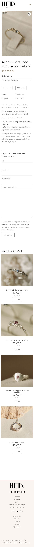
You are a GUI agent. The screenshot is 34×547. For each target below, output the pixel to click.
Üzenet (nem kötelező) (9, 187)
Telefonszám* (6, 179)
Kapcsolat (17, 499)
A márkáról (17, 497)
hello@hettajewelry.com (9, 142)
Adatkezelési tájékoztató (17, 505)
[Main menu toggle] (30, 4)
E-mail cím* (5, 170)
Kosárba (21, 88)
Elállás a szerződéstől (17, 507)
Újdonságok (17, 527)
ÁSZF (17, 502)
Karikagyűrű (17, 516)
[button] (29, 14)
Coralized (17, 524)
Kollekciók (17, 519)
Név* (3, 161)
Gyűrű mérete (7, 76)
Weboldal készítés (24, 543)
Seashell (17, 521)
